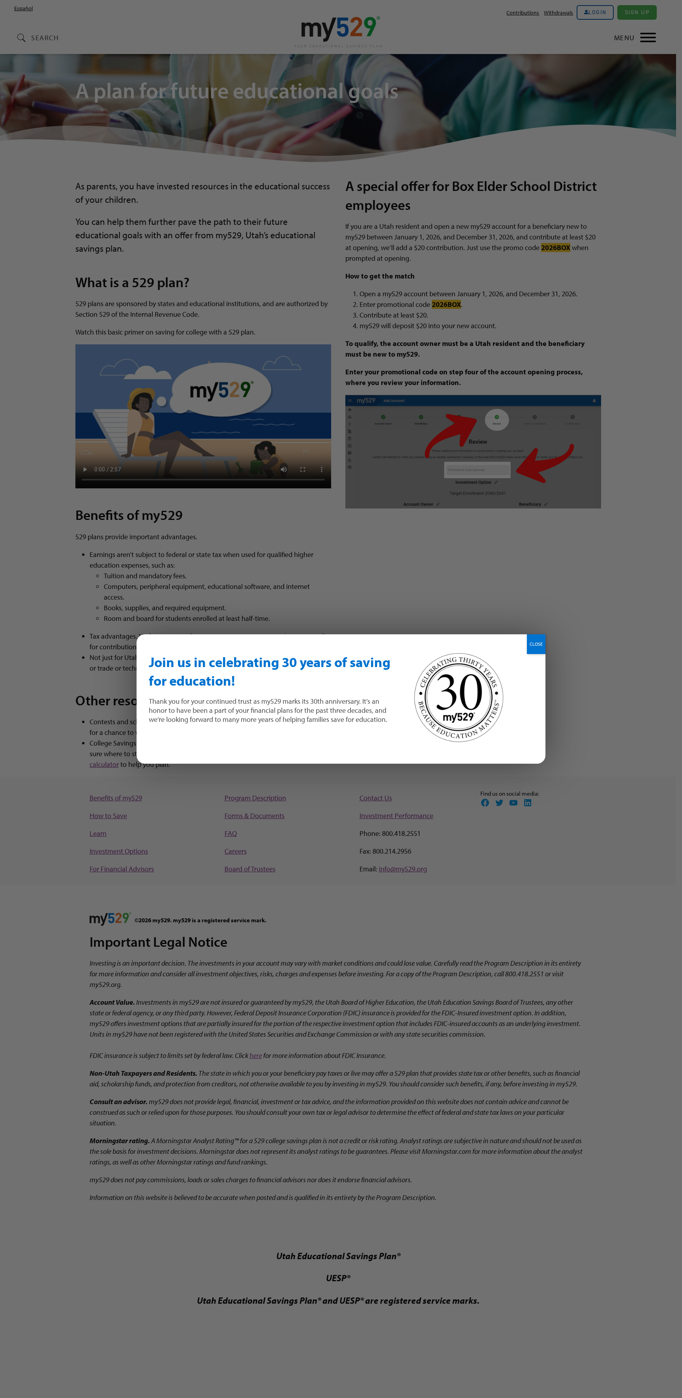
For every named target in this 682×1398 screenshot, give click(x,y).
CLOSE (536, 644)
